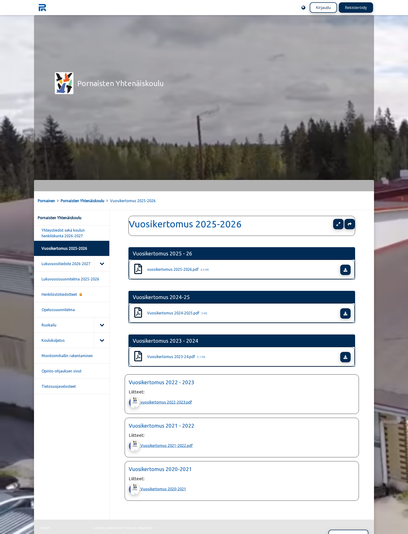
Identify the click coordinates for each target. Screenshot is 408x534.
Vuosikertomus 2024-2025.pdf (177, 313)
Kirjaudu (323, 7)
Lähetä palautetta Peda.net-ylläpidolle (123, 528)
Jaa (349, 224)
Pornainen (46, 201)
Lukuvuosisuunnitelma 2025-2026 (70, 279)
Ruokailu (49, 325)
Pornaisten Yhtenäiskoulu (82, 201)
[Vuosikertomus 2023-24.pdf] (138, 356)
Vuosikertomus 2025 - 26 (162, 253)
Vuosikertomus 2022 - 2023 (161, 382)
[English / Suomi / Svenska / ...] (303, 7)
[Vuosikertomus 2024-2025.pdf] (138, 313)
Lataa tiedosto (350, 269)
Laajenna (343, 224)
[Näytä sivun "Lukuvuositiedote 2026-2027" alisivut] (101, 263)
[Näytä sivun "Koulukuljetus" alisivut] (101, 340)
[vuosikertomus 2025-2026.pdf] (138, 269)
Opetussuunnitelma (58, 310)
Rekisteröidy (356, 7)
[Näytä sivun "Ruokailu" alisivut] (101, 325)
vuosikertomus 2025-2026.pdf (178, 269)
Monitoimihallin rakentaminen (67, 356)
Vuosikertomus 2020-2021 (160, 469)
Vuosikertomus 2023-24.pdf (176, 357)
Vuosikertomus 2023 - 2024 (165, 341)
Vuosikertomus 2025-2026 (133, 201)
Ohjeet (45, 528)
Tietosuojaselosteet (59, 386)
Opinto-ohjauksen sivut (61, 371)
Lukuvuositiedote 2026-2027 (66, 264)
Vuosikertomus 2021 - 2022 (161, 426)
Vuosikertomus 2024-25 (161, 297)
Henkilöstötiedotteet (59, 294)
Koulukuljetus (53, 340)
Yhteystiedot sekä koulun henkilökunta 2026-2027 (63, 233)
